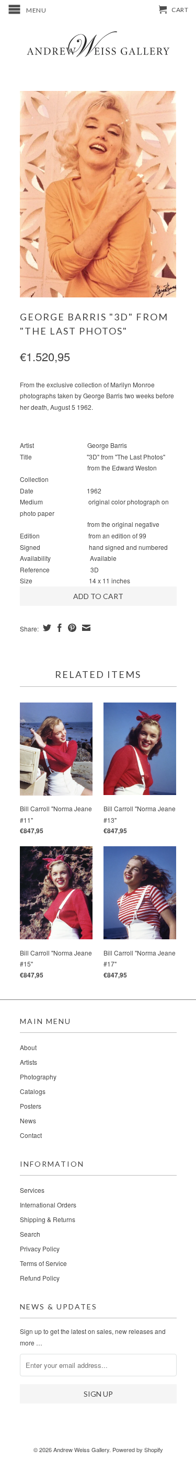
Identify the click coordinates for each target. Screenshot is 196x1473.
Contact (31, 1135)
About (28, 1047)
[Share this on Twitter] (45, 628)
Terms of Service (43, 1263)
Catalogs (32, 1091)
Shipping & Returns (47, 1219)
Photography (38, 1076)
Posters (30, 1105)
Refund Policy (40, 1277)
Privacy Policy (40, 1248)
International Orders (48, 1204)
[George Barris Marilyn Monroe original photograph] (98, 194)
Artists (28, 1061)
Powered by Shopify (137, 1449)
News (28, 1120)
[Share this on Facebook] (58, 628)
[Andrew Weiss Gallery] (98, 44)
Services (32, 1190)
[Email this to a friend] (84, 628)
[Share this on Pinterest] (70, 628)
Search (30, 1233)
